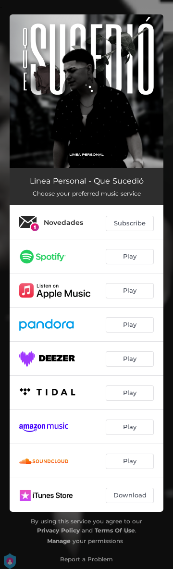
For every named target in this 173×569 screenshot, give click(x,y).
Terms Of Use (115, 530)
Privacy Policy (58, 530)
